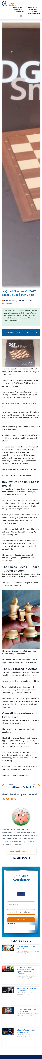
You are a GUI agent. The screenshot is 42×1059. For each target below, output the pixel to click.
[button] (21, 16)
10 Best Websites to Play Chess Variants (26, 1010)
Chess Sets (33, 11)
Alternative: (11, 924)
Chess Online (32, 9)
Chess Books (32, 8)
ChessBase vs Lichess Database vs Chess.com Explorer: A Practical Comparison (25, 970)
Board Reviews (9, 301)
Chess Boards (18, 8)
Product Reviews (34, 13)
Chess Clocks (17, 9)
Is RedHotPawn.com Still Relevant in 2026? (26, 1031)
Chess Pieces (19, 11)
